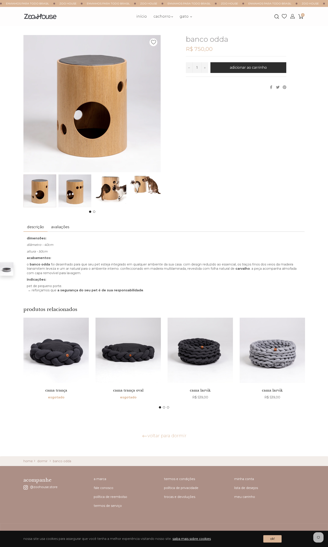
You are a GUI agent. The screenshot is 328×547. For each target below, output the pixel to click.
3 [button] (168, 407)
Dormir (42, 461)
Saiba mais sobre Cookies (191, 539)
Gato (184, 16)
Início (141, 16)
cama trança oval (128, 390)
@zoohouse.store (44, 487)
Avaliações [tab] (60, 227)
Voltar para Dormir (167, 435)
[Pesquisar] (276, 16)
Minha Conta (244, 479)
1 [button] (90, 212)
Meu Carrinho (244, 497)
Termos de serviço (108, 506)
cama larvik (200, 390)
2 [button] (94, 212)
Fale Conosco (103, 488)
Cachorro (162, 16)
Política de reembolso (110, 497)
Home (28, 461)
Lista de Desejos (284, 16)
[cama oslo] (6, 269)
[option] (56, 363)
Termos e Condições (179, 479)
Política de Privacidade (181, 488)
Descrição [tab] (35, 227)
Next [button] (157, 191)
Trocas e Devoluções (179, 497)
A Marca (100, 479)
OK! (272, 539)
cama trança (56, 390)
